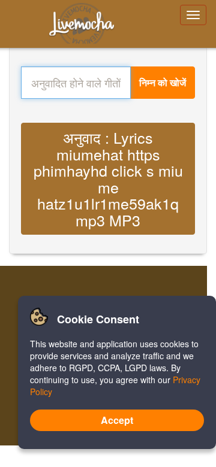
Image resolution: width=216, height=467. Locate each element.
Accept (117, 420)
